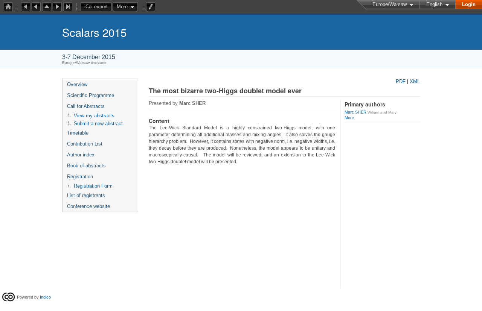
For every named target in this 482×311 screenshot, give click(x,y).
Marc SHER (355, 112)
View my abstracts (94, 115)
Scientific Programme (90, 95)
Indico (45, 297)
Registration (80, 176)
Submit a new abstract (98, 123)
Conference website (88, 206)
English (434, 4)
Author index (81, 155)
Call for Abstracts (86, 106)
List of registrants (86, 195)
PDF (401, 81)
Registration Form (93, 186)
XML (415, 81)
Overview (77, 84)
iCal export (96, 6)
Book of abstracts (86, 165)
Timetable (77, 133)
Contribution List (84, 144)
